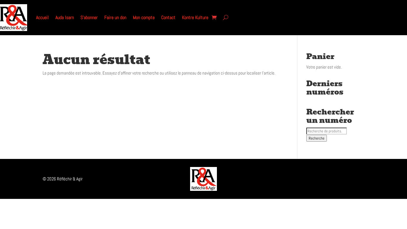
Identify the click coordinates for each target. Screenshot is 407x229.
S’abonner (89, 17)
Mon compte (144, 17)
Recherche (316, 138)
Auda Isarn (64, 17)
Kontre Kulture (195, 17)
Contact (168, 17)
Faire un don (115, 17)
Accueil (42, 17)
